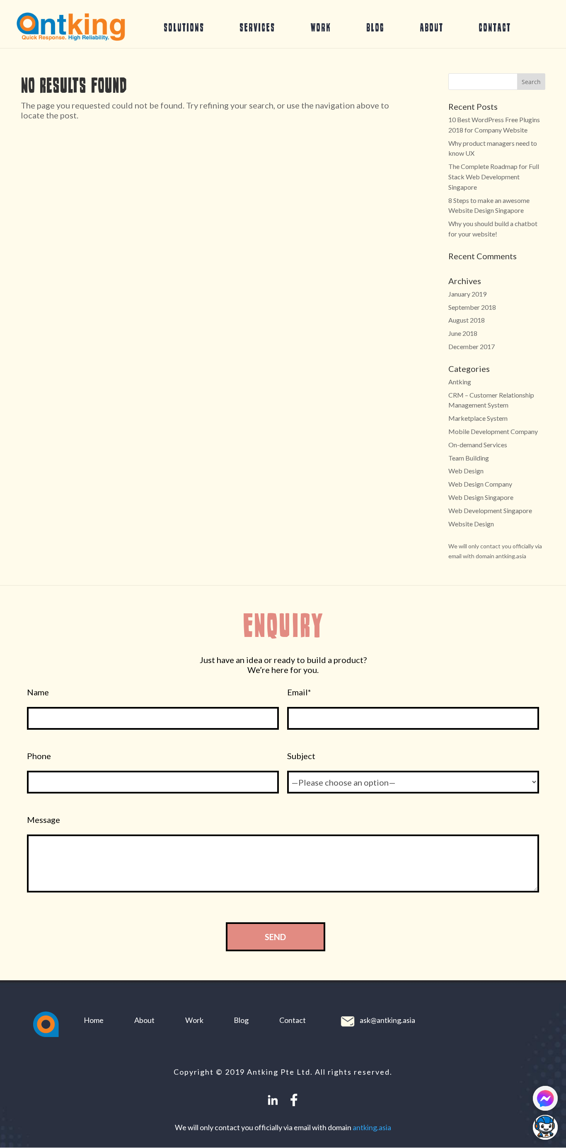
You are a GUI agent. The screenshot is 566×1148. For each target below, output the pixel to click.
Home (94, 1020)
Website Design (471, 524)
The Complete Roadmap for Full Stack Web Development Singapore (493, 176)
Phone (39, 756)
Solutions (184, 27)
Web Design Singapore (480, 497)
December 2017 (471, 346)
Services (257, 27)
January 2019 (467, 294)
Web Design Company (480, 484)
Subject (301, 756)
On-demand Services (477, 445)
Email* (299, 692)
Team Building (468, 458)
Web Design (466, 471)
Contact (495, 27)
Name (38, 692)
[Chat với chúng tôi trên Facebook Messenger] (545, 1098)
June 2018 (462, 333)
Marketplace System (478, 418)
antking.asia (372, 1127)
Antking (459, 382)
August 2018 (466, 320)
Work (321, 27)
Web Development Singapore (490, 510)
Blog (375, 27)
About (431, 27)
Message (43, 820)
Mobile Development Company (493, 431)
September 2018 (472, 307)
